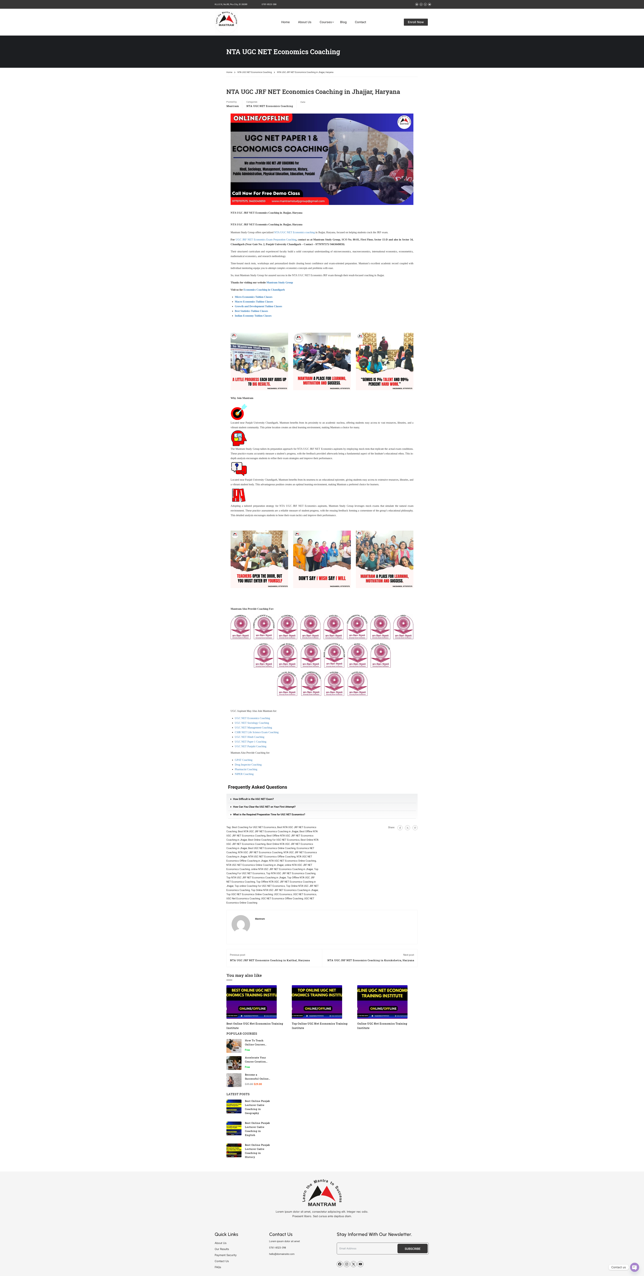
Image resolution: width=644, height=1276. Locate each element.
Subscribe (412, 1249)
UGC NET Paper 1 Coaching (250, 741)
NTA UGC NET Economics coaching (294, 232)
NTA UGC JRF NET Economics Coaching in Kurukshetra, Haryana (370, 960)
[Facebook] (399, 827)
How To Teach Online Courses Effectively (255, 1044)
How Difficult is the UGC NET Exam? (253, 799)
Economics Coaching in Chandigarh (264, 289)
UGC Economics (283, 894)
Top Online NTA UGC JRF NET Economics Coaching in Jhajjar (284, 890)
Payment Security (226, 1255)
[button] (322, 799)
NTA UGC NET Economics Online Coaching (292, 860)
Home (285, 22)
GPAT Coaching (243, 759)
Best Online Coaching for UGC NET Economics (274, 839)
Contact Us (222, 1261)
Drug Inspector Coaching (248, 764)
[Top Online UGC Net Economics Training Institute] (317, 1001)
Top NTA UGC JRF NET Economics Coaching (290, 873)
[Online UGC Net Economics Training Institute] (382, 1001)
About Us (304, 22)
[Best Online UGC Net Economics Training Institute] (251, 1001)
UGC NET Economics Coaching (252, 718)
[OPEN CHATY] (634, 1267)
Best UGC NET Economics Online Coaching (272, 848)
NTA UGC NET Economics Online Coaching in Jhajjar (255, 864)
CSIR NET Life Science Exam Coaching (257, 732)
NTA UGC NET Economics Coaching (254, 72)
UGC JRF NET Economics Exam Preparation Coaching (266, 239)
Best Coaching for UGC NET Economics (254, 827)
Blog (343, 22)
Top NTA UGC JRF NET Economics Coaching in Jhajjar (256, 877)
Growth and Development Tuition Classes (258, 306)
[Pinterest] (415, 827)
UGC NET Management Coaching (253, 727)
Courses (326, 22)
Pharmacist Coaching (246, 769)
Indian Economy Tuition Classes (253, 315)
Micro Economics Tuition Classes (253, 296)
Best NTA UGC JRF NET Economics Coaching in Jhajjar (268, 831)
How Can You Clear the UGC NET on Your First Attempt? (264, 806)
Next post (408, 954)
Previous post (237, 954)
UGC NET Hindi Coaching (249, 737)
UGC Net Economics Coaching (243, 898)
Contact (360, 22)
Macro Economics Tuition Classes (254, 301)
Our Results (222, 1249)
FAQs (218, 1267)
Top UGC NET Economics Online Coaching (249, 894)
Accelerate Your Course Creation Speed (255, 1061)
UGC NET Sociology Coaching (252, 722)
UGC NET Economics (304, 894)
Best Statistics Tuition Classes (251, 311)
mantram (232, 106)
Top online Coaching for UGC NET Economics (260, 885)
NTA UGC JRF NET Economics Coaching (260, 852)
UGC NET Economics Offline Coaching (282, 898)
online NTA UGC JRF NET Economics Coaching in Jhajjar (282, 869)
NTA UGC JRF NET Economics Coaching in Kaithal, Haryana (270, 960)
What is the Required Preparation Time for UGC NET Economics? (269, 814)
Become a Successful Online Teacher (257, 1078)
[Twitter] (407, 827)
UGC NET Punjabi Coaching (250, 746)
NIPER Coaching (244, 774)
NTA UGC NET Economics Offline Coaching (272, 856)
